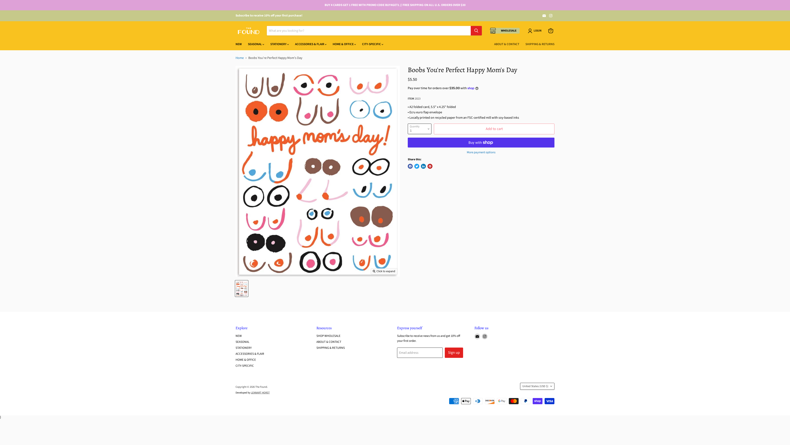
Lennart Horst (260, 393)
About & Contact (506, 44)
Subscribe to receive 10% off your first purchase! (269, 15)
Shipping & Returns (539, 44)
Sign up (454, 352)
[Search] (476, 30)
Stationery (278, 44)
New (239, 44)
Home (240, 58)
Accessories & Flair (310, 44)
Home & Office (343, 44)
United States (535, 386)
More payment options (481, 152)
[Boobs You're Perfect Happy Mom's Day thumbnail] (241, 288)
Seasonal (255, 44)
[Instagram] (551, 16)
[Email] (544, 16)
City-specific (372, 44)
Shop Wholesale (328, 336)
